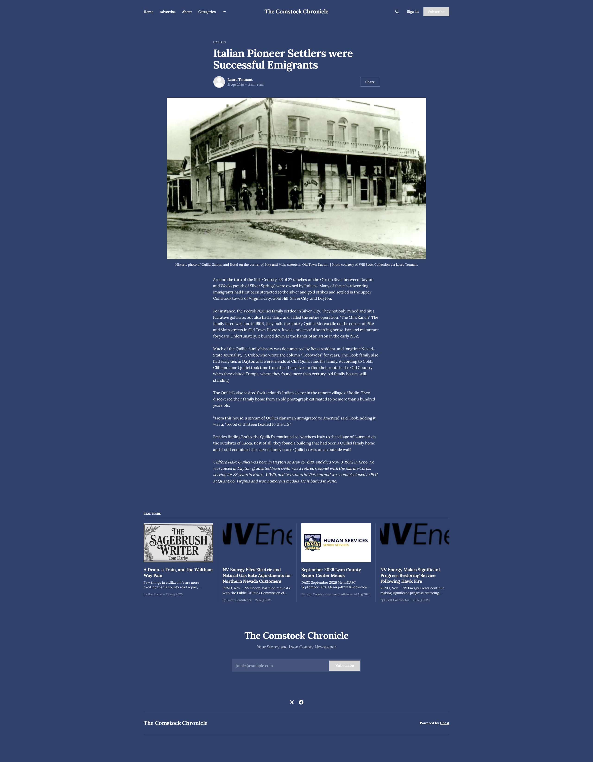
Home (148, 11)
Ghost (444, 723)
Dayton (219, 42)
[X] (292, 702)
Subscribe (436, 11)
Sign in (413, 11)
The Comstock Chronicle (296, 11)
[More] (224, 11)
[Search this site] (397, 11)
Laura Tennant (239, 79)
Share (370, 82)
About (187, 11)
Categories (207, 11)
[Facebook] (301, 702)
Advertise (168, 11)
